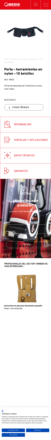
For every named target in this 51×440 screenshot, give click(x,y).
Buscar (27, 244)
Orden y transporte (29, 59)
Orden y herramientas (12, 59)
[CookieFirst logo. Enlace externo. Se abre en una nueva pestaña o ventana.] (3, 411)
